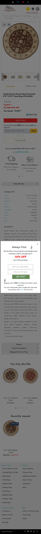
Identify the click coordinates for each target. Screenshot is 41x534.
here (22, 289)
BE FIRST (20, 277)
